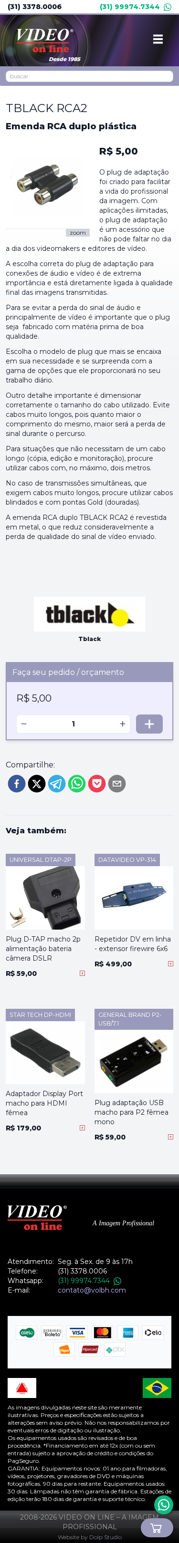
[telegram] (57, 784)
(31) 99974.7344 (130, 6)
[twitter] (37, 784)
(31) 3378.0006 (35, 6)
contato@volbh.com (92, 1290)
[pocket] (97, 784)
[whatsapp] (77, 784)
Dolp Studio (105, 1537)
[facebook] (17, 784)
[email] (117, 784)
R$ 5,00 (118, 151)
